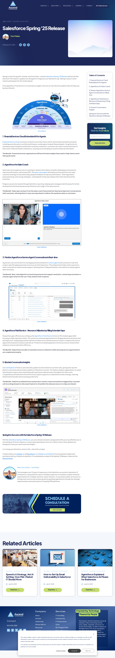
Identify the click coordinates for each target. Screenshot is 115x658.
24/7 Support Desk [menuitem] (62, 628)
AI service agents (53, 263)
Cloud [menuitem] (57, 625)
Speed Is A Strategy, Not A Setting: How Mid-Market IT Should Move (20, 577)
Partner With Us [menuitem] (40, 625)
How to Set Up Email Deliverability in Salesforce (57, 575)
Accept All (74, 650)
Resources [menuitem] (39, 628)
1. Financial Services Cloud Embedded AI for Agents (98, 81)
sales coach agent (40, 172)
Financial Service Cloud (11, 142)
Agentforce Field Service (43, 336)
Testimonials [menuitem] (39, 622)
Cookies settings (61, 650)
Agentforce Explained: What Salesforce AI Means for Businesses (94, 577)
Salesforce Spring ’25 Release (56, 76)
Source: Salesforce (42, 131)
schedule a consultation (45, 454)
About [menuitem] (37, 615)
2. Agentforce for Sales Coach (99, 86)
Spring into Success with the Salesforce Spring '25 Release (99, 115)
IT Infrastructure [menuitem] (61, 622)
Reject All (87, 650)
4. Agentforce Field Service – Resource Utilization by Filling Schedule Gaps (99, 101)
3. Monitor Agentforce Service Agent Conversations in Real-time (99, 92)
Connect (89, 6)
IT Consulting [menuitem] (60, 615)
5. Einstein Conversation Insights (97, 108)
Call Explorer (10, 368)
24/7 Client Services (102, 6)
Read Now (14, 590)
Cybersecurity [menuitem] (60, 618)
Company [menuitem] (40, 612)
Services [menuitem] (38, 618)
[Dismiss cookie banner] (93, 634)
